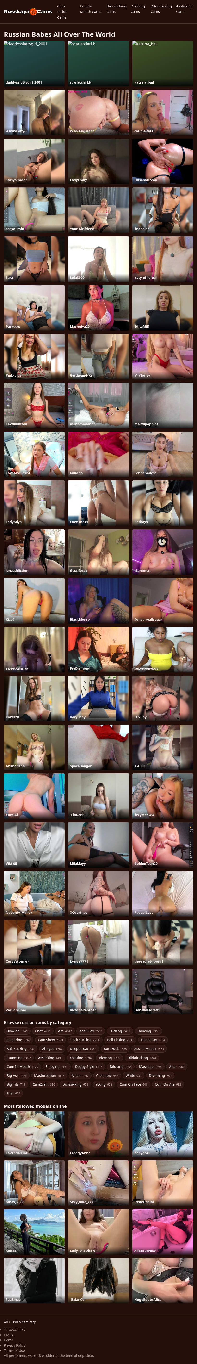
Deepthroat (83, 1048)
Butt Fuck (115, 1048)
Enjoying (57, 1066)
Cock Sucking (85, 1039)
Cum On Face (134, 1084)
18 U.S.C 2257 (14, 1329)
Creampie (107, 1075)
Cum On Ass (168, 1084)
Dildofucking (142, 1057)
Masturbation (49, 1075)
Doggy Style (88, 1066)
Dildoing (121, 1066)
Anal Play (90, 1031)
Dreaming (160, 1075)
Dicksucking (75, 1084)
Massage (150, 1066)
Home (8, 1340)
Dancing (148, 1031)
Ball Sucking (21, 1048)
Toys (13, 1093)
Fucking (120, 1031)
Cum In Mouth (22, 1066)
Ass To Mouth (149, 1048)
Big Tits (16, 1084)
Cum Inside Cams (62, 12)
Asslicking (50, 1057)
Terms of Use (14, 1350)
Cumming (19, 1057)
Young (104, 1084)
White (134, 1075)
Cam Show (50, 1039)
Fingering (19, 1039)
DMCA (9, 1335)
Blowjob (17, 1031)
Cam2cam (44, 1084)
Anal (177, 1066)
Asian (80, 1075)
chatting (81, 1057)
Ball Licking (120, 1039)
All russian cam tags (20, 1322)
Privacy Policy (14, 1345)
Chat (43, 1031)
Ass (65, 1031)
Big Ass (17, 1075)
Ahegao (52, 1048)
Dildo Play (153, 1039)
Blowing (109, 1057)
